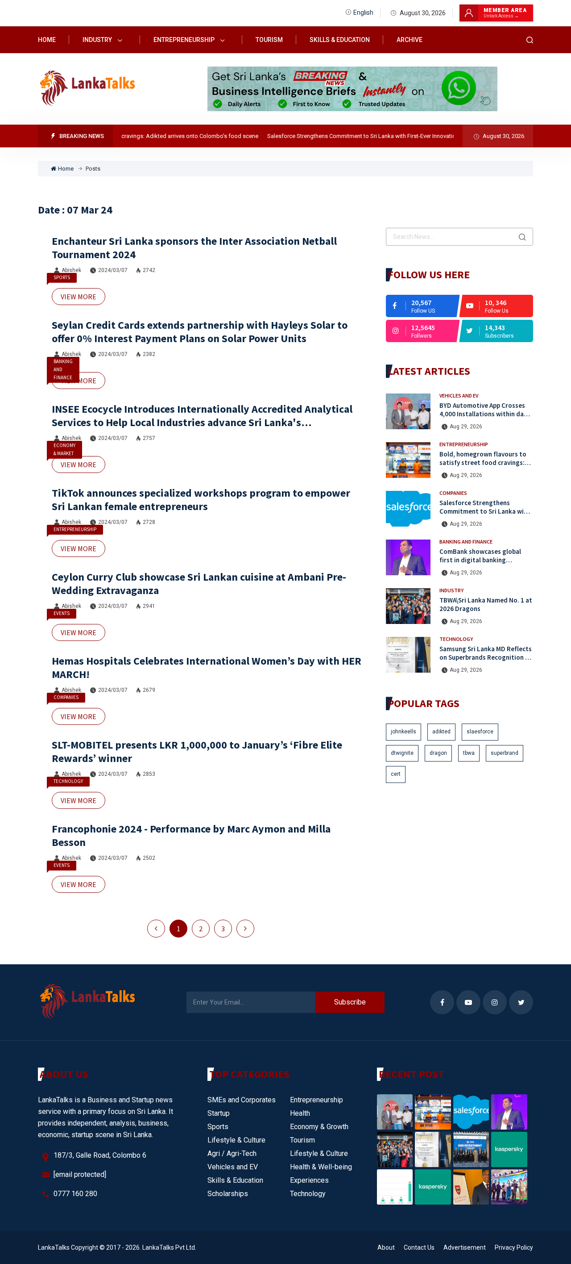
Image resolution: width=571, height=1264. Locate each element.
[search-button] (530, 40)
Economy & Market (64, 449)
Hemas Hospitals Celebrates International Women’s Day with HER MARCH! (206, 667)
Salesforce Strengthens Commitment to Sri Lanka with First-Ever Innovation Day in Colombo (369, 136)
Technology (68, 781)
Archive (409, 39)
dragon (438, 753)
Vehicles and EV (458, 395)
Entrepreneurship (184, 39)
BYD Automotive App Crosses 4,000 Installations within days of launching (484, 414)
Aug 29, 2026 (466, 426)
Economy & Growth (319, 1126)
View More (78, 296)
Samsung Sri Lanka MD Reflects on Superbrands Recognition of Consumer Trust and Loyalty (485, 657)
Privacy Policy (514, 1247)
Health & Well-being (321, 1167)
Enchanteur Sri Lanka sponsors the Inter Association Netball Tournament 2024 (194, 247)
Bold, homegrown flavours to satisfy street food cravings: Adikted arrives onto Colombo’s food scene (482, 466)
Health (300, 1113)
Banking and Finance (63, 369)
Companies (66, 697)
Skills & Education (340, 39)
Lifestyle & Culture (236, 1140)
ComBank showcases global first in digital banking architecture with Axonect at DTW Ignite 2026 (482, 564)
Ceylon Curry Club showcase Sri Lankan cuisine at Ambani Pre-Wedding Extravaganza (199, 583)
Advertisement (464, 1247)
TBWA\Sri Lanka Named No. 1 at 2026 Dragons (485, 604)
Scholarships (227, 1193)
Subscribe (350, 1002)
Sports (62, 277)
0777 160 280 (75, 1193)
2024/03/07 (113, 270)
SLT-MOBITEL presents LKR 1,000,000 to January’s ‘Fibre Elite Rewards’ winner (197, 751)
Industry (98, 39)
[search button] (522, 236)
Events (62, 613)
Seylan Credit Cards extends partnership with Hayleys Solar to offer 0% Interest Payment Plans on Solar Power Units (200, 331)
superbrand (504, 753)
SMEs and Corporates (241, 1100)
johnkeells (403, 731)
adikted (441, 731)
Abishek (71, 270)
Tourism (269, 39)
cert (396, 774)
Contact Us (419, 1247)
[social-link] (422, 306)
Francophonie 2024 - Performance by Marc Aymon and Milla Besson (191, 835)
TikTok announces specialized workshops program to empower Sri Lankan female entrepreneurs (201, 499)
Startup (218, 1113)
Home (47, 39)
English (363, 12)
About (386, 1247)
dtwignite (402, 753)
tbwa (469, 753)
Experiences (309, 1180)
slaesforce (480, 731)
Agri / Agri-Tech (232, 1153)
